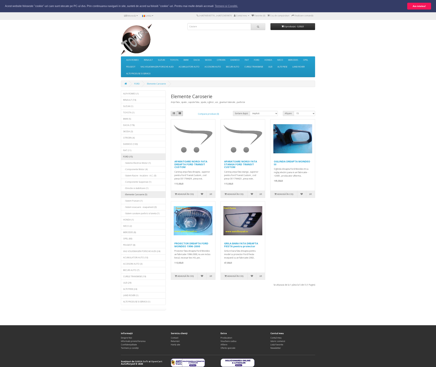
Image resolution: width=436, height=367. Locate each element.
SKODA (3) (128, 131)
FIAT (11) (127, 150)
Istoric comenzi (277, 341)
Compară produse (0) (208, 113)
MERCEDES (293, 59)
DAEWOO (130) (130, 144)
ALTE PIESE (282, 66)
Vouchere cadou (228, 341)
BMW (186, 59)
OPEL (305, 59)
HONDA (268, 59)
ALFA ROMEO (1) (131, 93)
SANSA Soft (141, 361)
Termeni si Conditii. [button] (226, 6)
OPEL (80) (127, 238)
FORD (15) (128, 156)
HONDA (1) (128, 219)
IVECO (280, 59)
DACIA (197, 59)
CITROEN (221, 59)
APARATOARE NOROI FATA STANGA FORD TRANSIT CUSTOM (240, 164)
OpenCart (156, 361)
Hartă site (175, 344)
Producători (226, 337)
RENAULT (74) (129, 99)
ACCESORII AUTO (213, 66)
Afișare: (288, 113)
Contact (174, 337)
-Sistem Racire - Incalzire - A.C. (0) (139, 175)
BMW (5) (127, 118)
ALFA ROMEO (132, 59)
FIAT (247, 59)
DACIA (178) (129, 125)
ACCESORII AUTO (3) (132, 263)
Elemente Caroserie (156, 83)
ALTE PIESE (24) (130, 289)
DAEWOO (235, 59)
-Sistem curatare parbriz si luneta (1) (141, 213)
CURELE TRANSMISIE (253, 66)
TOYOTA (174, 59)
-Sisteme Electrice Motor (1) (137, 163)
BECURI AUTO (232, 66)
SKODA (208, 59)
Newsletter (275, 348)
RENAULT (148, 59)
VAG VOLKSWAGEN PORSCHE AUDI (157, 66)
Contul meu (276, 337)
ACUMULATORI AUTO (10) (135, 257)
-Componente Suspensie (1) (137, 181)
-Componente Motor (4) (135, 169)
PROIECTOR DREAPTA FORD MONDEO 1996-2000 (191, 245)
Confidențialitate (129, 344)
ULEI (270, 66)
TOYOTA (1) (128, 112)
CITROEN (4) (129, 137)
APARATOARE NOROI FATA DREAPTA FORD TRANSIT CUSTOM (190, 164)
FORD (256, 59)
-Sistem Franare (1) (133, 200)
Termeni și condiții (130, 348)
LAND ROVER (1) (130, 295)
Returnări (175, 341)
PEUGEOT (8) (129, 244)
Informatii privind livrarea (133, 341)
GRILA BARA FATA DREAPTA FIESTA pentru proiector (241, 245)
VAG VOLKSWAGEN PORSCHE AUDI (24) (141, 251)
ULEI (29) (127, 282)
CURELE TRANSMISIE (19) (134, 276)
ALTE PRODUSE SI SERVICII (138, 73)
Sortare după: (241, 113)
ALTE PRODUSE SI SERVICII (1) (136, 301)
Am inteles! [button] (419, 6)
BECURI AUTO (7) (131, 270)
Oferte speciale (228, 348)
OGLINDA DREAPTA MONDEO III (292, 163)
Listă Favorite (276, 344)
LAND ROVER (298, 66)
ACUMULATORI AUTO (189, 66)
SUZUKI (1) (128, 106)
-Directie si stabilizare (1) (135, 188)
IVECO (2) (127, 226)
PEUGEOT (130, 66)
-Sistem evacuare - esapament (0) (140, 207)
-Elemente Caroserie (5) (135, 194)
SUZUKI (161, 59)
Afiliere (224, 344)
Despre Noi (126, 337)
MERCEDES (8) (129, 232)
